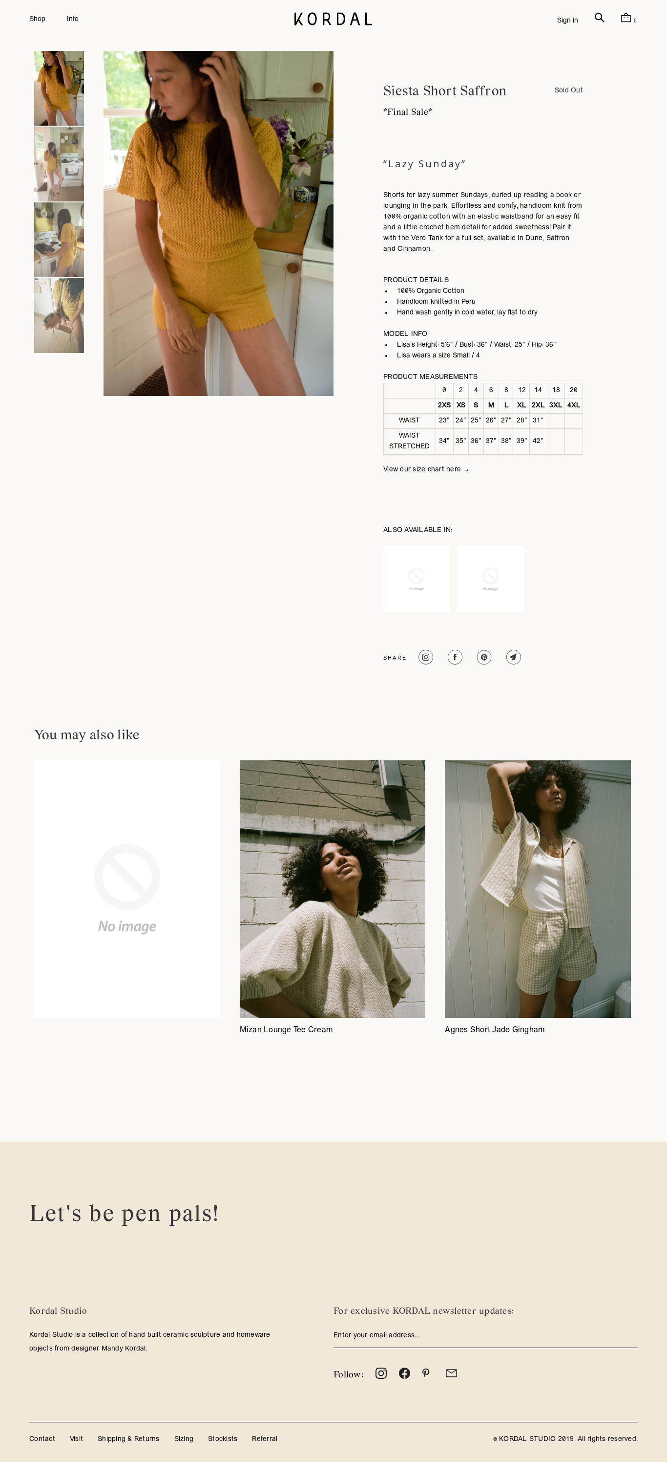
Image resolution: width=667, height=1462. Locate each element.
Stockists (222, 1439)
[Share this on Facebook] (453, 657)
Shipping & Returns (129, 1439)
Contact (42, 1439)
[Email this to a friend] (512, 657)
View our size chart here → (426, 469)
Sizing (184, 1439)
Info (73, 19)
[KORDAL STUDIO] (333, 19)
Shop (37, 19)
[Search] (599, 20)
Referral (264, 1439)
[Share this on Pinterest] (483, 657)
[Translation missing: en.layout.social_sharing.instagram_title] (424, 657)
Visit (76, 1439)
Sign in (567, 20)
